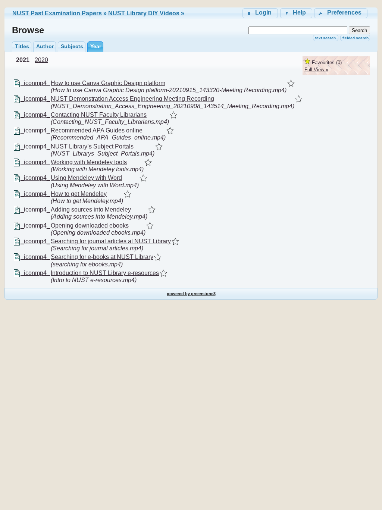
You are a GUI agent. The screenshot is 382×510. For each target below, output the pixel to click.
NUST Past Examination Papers (57, 13)
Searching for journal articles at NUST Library (111, 241)
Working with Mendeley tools (89, 162)
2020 (41, 60)
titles (22, 46)
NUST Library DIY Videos (143, 13)
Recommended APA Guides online (97, 130)
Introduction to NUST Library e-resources (105, 273)
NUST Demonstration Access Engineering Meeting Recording (132, 99)
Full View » (316, 69)
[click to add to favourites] (291, 83)
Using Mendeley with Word (86, 178)
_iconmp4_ (35, 83)
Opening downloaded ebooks (90, 225)
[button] (340, 13)
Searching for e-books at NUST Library (102, 257)
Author (45, 46)
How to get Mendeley (79, 194)
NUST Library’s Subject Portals (92, 146)
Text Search (325, 38)
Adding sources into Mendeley (91, 209)
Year (95, 46)
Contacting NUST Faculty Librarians (99, 115)
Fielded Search (355, 38)
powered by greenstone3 (191, 293)
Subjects (72, 46)
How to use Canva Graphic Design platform (108, 83)
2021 (22, 60)
